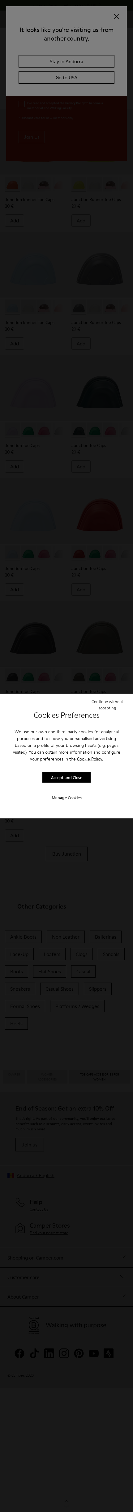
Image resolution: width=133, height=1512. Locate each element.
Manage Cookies (67, 797)
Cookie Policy (89, 759)
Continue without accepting (107, 704)
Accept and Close (66, 777)
